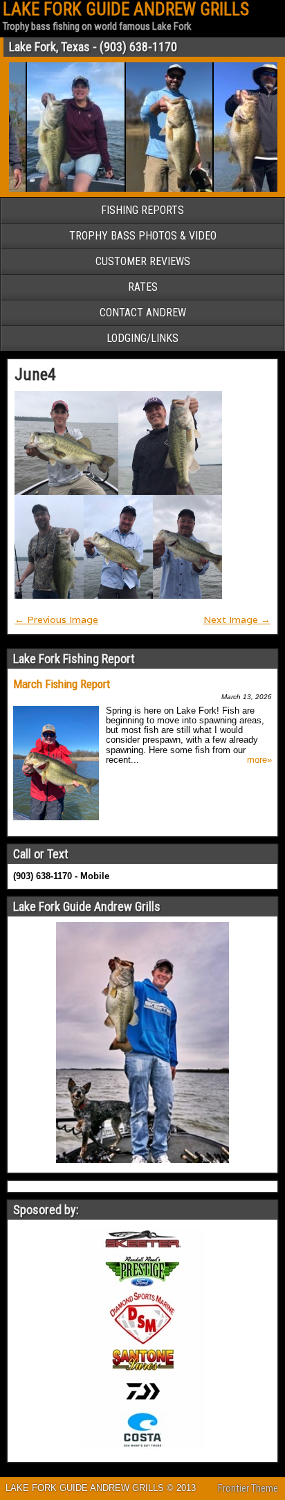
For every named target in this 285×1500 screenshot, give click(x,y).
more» (259, 760)
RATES (143, 286)
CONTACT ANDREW (143, 312)
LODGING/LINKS (142, 338)
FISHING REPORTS (142, 210)
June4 (35, 374)
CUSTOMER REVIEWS (142, 261)
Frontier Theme (248, 1488)
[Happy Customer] (66, 189)
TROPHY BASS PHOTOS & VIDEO (143, 235)
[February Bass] (159, 189)
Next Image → (236, 619)
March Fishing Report (61, 684)
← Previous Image (56, 619)
